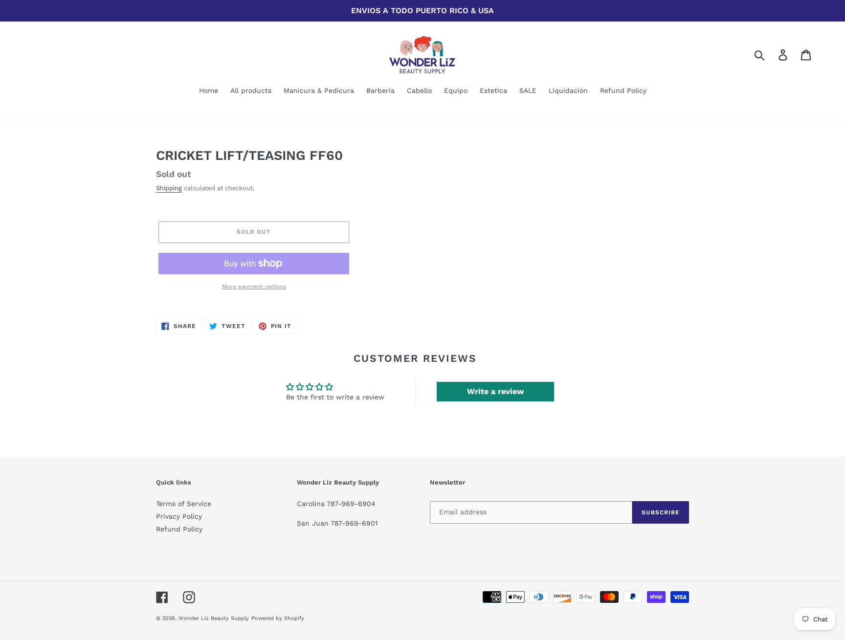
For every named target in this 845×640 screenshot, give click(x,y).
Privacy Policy (179, 516)
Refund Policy (179, 529)
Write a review (495, 391)
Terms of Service (183, 504)
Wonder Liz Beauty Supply (213, 618)
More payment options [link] (254, 286)
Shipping (169, 188)
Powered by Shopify (277, 618)
